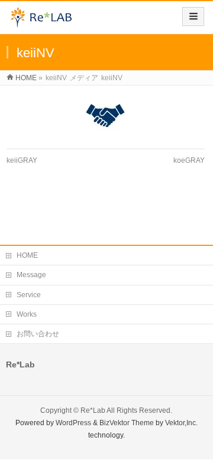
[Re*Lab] (44, 21)
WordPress (73, 423)
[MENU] (193, 16)
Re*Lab (92, 410)
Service (29, 295)
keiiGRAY (22, 160)
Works (27, 314)
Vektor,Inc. (181, 423)
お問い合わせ (38, 334)
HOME (27, 255)
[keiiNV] (106, 115)
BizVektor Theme (126, 423)
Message (31, 275)
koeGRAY (189, 160)
